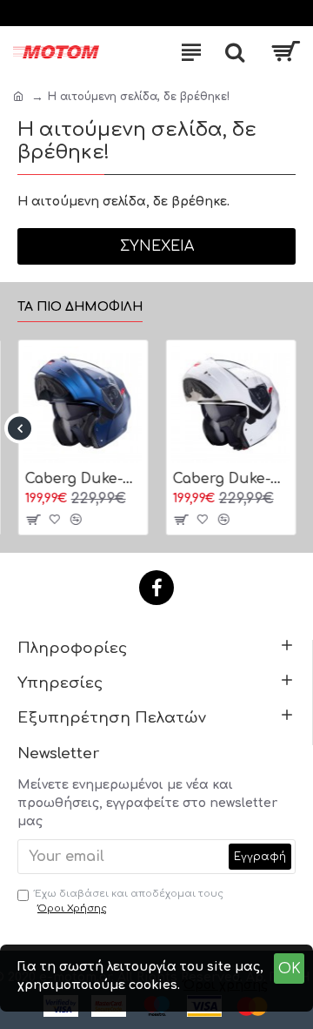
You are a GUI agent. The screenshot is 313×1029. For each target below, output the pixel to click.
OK (289, 969)
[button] (19, 429)
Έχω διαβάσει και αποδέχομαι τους (129, 901)
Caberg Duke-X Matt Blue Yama (82, 479)
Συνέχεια (157, 246)
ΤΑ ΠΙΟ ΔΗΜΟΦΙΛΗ (80, 306)
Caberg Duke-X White (230, 479)
